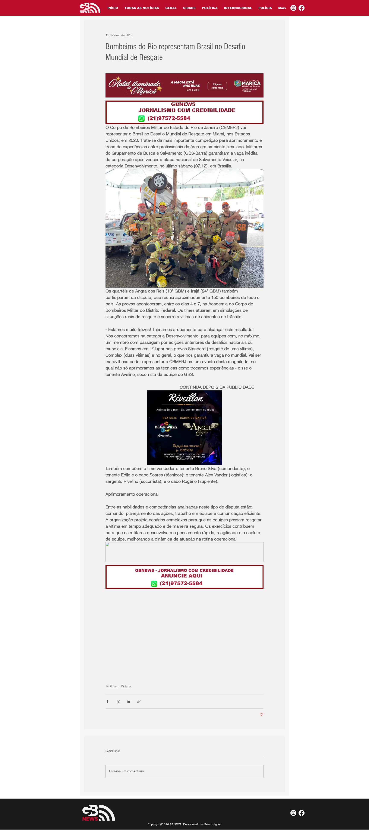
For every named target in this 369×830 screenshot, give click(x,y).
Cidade (126, 686)
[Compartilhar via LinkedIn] (128, 701)
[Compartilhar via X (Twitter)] (118, 701)
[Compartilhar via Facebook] (107, 701)
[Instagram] (293, 8)
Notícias (111, 686)
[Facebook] (302, 8)
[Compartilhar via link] (139, 701)
